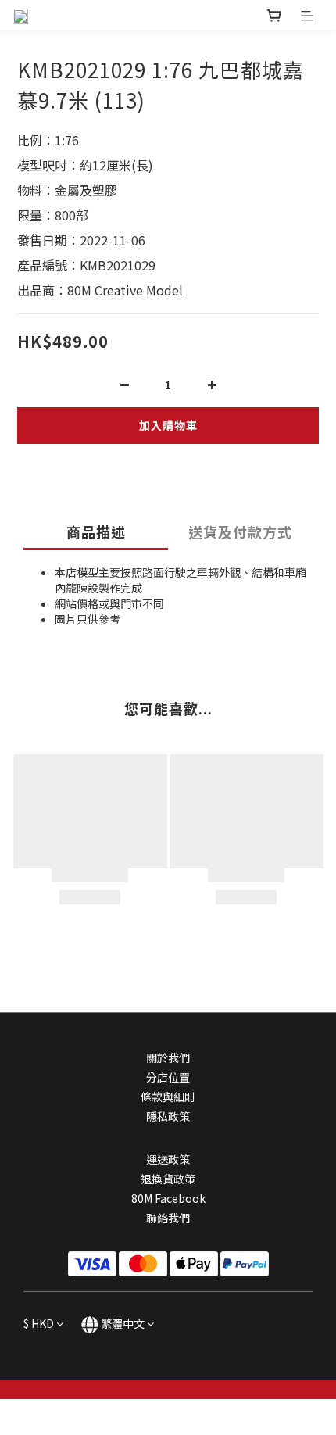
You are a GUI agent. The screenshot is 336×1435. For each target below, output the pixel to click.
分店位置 (168, 1077)
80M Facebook (168, 1198)
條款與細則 (168, 1096)
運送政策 (168, 1159)
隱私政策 (168, 1116)
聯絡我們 (168, 1218)
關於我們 (168, 1057)
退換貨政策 (168, 1178)
